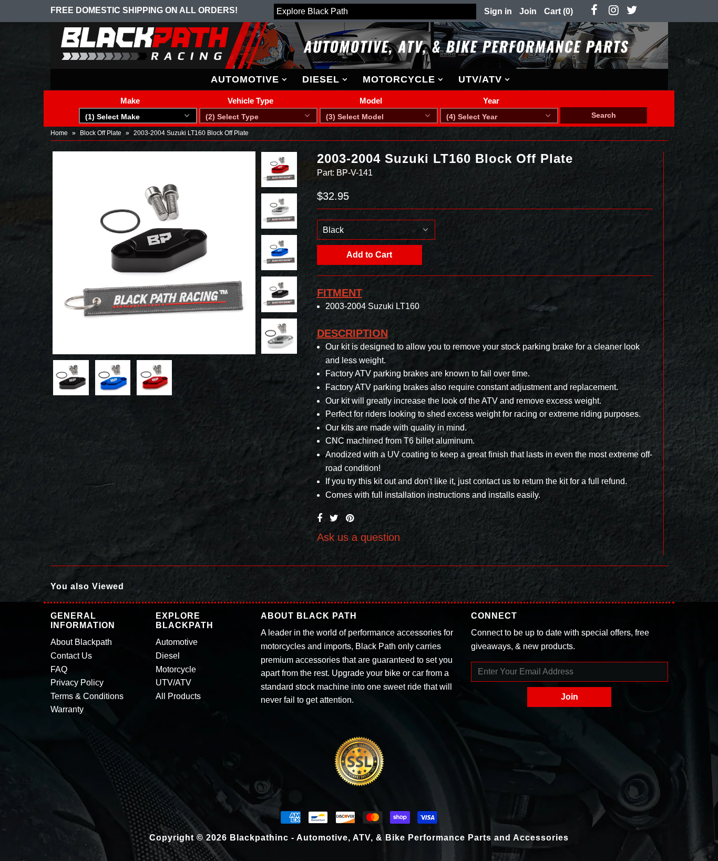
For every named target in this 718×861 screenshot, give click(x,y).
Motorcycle (399, 79)
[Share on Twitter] (334, 518)
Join (528, 11)
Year (491, 100)
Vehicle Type (250, 100)
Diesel (321, 79)
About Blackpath (81, 642)
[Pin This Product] (350, 518)
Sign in (498, 11)
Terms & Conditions (87, 696)
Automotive (245, 79)
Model (371, 100)
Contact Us (71, 655)
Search (603, 115)
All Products (178, 696)
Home (59, 133)
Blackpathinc (259, 837)
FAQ (58, 669)
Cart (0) (558, 11)
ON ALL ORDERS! (144, 10)
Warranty (67, 709)
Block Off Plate (100, 133)
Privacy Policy (77, 682)
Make (130, 100)
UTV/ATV (480, 79)
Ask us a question (358, 537)
